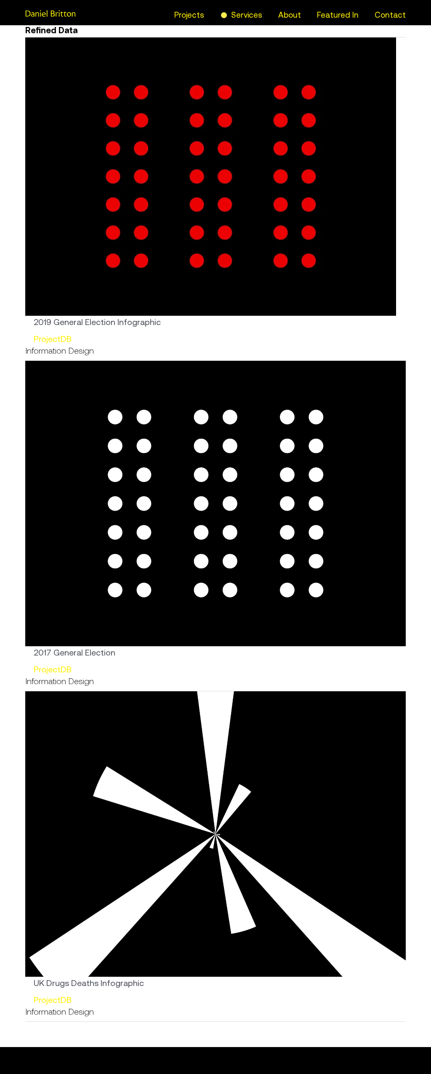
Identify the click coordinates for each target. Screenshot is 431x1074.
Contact (390, 14)
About (289, 14)
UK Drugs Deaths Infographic (89, 983)
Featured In (338, 14)
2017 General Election (74, 652)
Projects (189, 14)
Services (246, 14)
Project (47, 339)
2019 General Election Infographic (97, 322)
